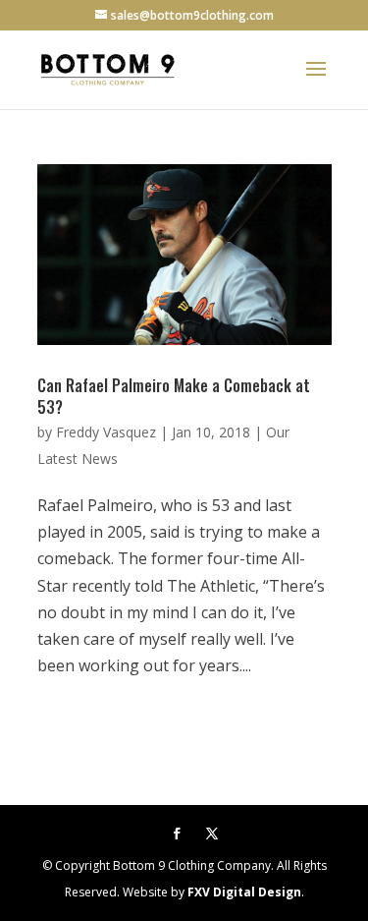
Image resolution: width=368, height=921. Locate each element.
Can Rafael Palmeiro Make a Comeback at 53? (173, 396)
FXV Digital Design (244, 892)
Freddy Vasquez (106, 432)
